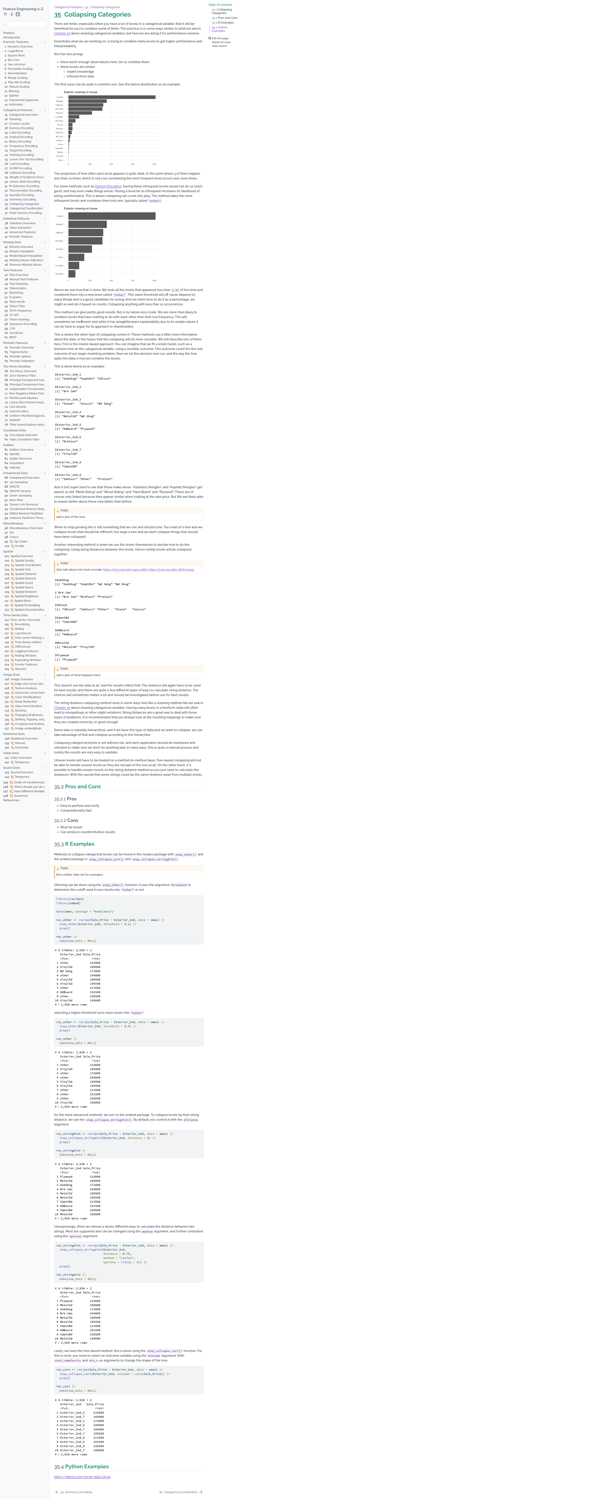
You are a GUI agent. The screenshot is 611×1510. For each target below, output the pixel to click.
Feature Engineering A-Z (23, 9)
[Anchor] (104, 786)
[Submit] (5, 24)
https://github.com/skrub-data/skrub (82, 1477)
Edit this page (220, 38)
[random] (18, 14)
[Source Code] (5, 14)
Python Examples (220, 29)
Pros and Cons (225, 17)
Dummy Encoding (108, 186)
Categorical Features (68, 7)
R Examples (223, 22)
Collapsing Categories (222, 11)
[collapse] (12, 14)
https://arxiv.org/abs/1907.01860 (125, 569)
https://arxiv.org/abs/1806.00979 (171, 569)
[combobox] (24, 24)
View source (219, 45)
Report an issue (221, 42)
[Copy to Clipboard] (202, 1242)
